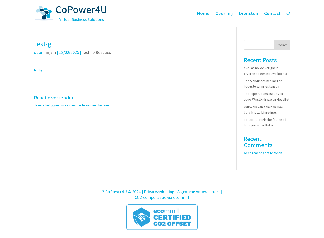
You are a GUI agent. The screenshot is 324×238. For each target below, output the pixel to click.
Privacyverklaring (159, 191)
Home (203, 14)
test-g (38, 70)
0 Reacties (102, 52)
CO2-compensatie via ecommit (162, 197)
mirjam (49, 52)
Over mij (224, 14)
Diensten (248, 14)
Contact (272, 14)
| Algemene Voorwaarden (197, 191)
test (85, 52)
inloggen (52, 105)
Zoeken (282, 45)
